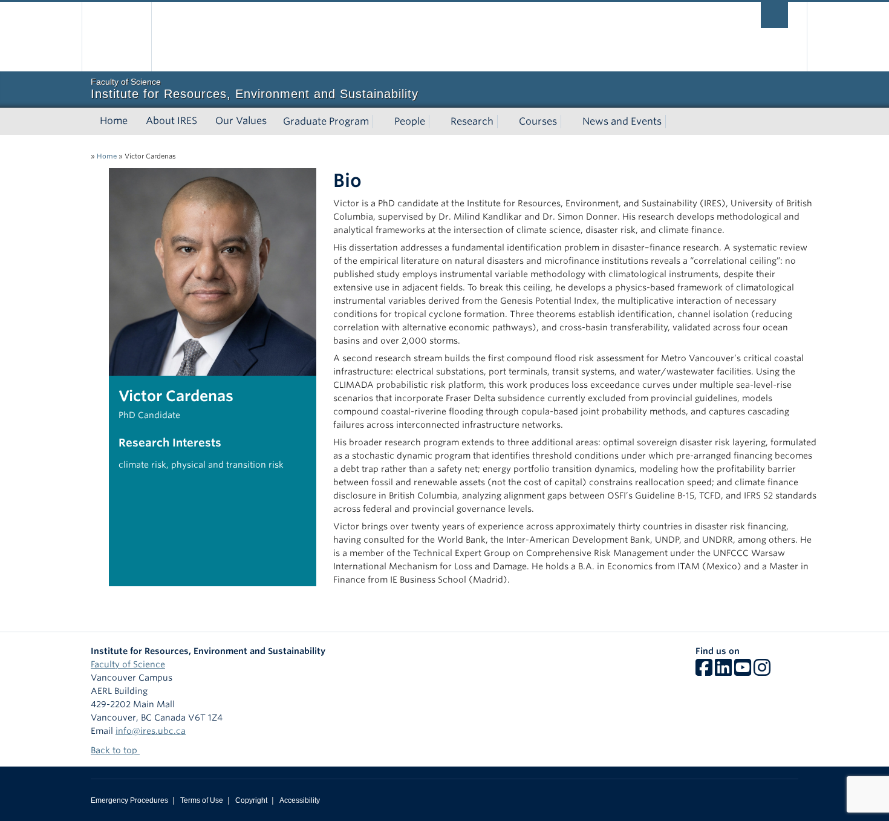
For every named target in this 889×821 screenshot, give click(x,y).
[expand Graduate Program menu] (380, 121)
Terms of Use (201, 800)
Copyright (251, 800)
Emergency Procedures (129, 800)
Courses (538, 121)
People (409, 121)
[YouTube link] (742, 671)
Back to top (115, 750)
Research (472, 121)
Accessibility (299, 800)
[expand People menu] (436, 121)
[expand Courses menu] (568, 121)
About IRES (171, 120)
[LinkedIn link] (723, 671)
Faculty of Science (128, 664)
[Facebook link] (703, 671)
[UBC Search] (774, 15)
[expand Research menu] (504, 121)
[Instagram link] (762, 671)
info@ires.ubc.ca (151, 731)
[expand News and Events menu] (672, 121)
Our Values (241, 120)
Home (114, 120)
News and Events (622, 121)
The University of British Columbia (116, 36)
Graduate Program (326, 121)
